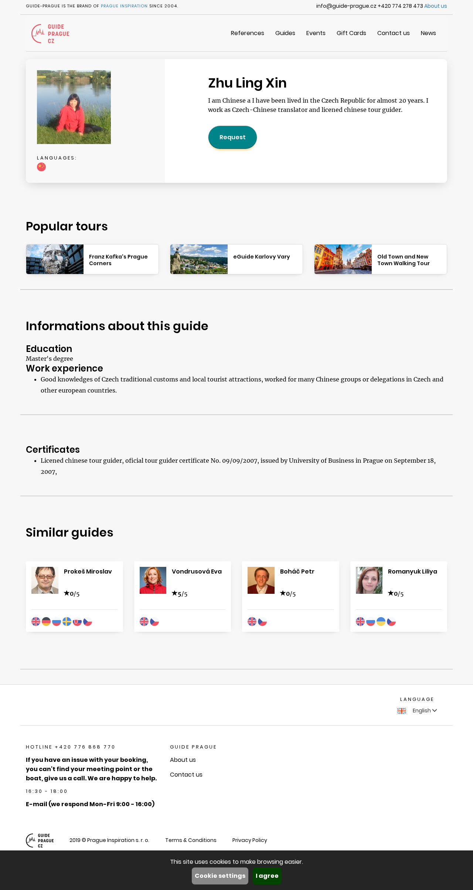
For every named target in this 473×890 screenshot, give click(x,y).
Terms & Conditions (191, 840)
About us (435, 6)
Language (417, 699)
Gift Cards (351, 33)
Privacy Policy (249, 840)
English (422, 710)
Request (233, 137)
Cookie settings (220, 876)
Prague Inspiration (124, 6)
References (247, 33)
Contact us (393, 33)
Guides (285, 33)
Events (316, 33)
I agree (267, 876)
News (428, 33)
